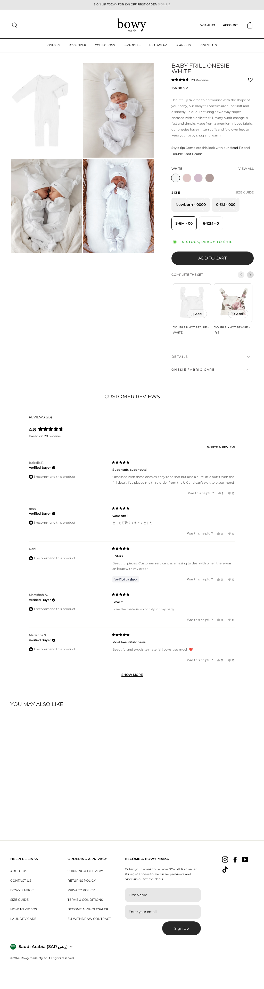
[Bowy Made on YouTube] (245, 859)
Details (179, 357)
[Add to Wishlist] (251, 79)
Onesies (53, 45)
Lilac (198, 178)
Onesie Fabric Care (193, 369)
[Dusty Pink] (188, 184)
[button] (190, 79)
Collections (105, 45)
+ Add (197, 314)
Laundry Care (23, 919)
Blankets (183, 45)
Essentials (208, 45)
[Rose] (210, 184)
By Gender (77, 45)
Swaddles (132, 45)
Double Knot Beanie (187, 154)
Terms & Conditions (85, 900)
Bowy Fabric (22, 890)
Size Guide (19, 900)
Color (176, 169)
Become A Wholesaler (88, 909)
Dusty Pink (187, 178)
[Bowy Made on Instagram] (225, 859)
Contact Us (20, 880)
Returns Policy (82, 880)
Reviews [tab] (40, 418)
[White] (176, 184)
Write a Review (221, 447)
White (175, 178)
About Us (18, 871)
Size (175, 192)
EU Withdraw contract (89, 919)
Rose (209, 178)
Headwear (158, 45)
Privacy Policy (81, 890)
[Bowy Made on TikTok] (225, 869)
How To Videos (23, 909)
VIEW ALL (246, 169)
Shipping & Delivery (85, 871)
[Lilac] (199, 184)
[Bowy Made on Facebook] (235, 859)
